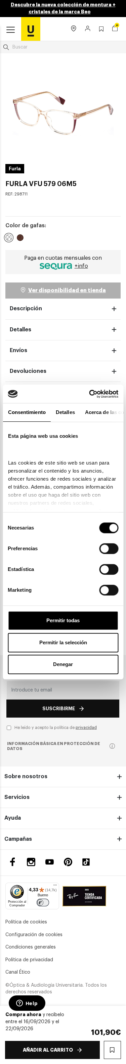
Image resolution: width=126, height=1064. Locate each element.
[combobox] (63, 47)
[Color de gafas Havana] (20, 238)
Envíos (18, 350)
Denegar (63, 664)
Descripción (26, 308)
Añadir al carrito (48, 1050)
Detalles (20, 329)
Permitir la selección (63, 642)
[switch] (108, 548)
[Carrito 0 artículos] (115, 29)
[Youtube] (49, 862)
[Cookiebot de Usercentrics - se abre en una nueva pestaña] (89, 394)
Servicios (17, 797)
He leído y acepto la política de (55, 728)
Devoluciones (28, 371)
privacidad (86, 728)
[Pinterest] (68, 862)
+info (81, 266)
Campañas (18, 839)
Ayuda (12, 818)
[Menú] (55, 887)
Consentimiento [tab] (26, 412)
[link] (30, 29)
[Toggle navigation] (10, 30)
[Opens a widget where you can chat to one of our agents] (26, 1003)
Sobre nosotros (25, 776)
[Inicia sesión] (88, 29)
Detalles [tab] (65, 412)
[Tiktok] (88, 862)
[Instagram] (31, 862)
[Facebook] (12, 862)
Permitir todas (63, 620)
